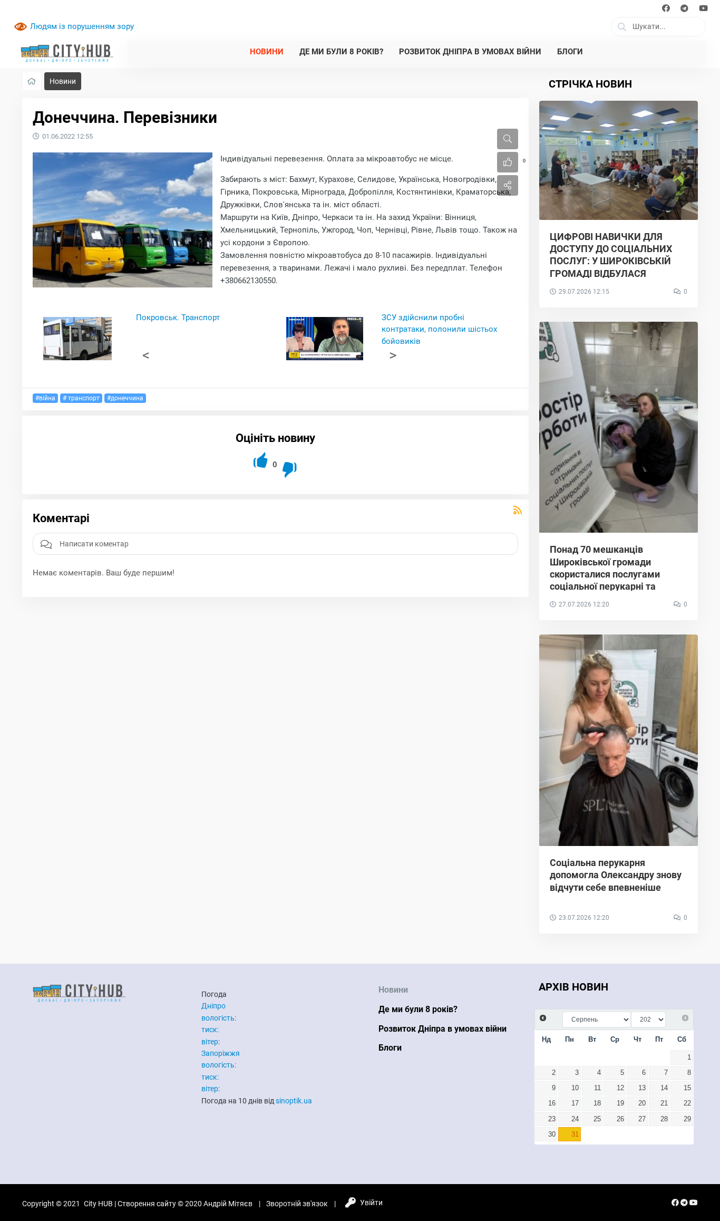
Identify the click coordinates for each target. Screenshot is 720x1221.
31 (575, 1134)
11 (597, 1088)
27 (642, 1119)
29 (687, 1119)
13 (642, 1088)
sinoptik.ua (294, 1101)
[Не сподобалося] (290, 469)
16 (552, 1103)
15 (687, 1088)
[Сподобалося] (261, 460)
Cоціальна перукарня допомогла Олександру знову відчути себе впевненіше (616, 875)
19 (620, 1103)
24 (575, 1119)
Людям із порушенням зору (82, 26)
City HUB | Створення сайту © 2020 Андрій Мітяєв (168, 1203)
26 (620, 1119)
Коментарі (61, 518)
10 (575, 1088)
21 (664, 1103)
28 (664, 1119)
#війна (45, 398)
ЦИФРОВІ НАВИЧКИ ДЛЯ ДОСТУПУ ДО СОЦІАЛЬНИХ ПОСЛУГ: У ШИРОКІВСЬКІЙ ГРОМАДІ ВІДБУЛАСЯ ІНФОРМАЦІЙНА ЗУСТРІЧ (611, 261)
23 (552, 1119)
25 (597, 1119)
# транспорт (81, 398)
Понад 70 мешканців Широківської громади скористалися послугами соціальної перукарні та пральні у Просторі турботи (610, 574)
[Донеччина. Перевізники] (122, 219)
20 (642, 1103)
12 (620, 1088)
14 (664, 1088)
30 (552, 1134)
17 (575, 1103)
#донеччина (125, 398)
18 (597, 1103)
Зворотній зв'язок (297, 1203)
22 (687, 1103)
